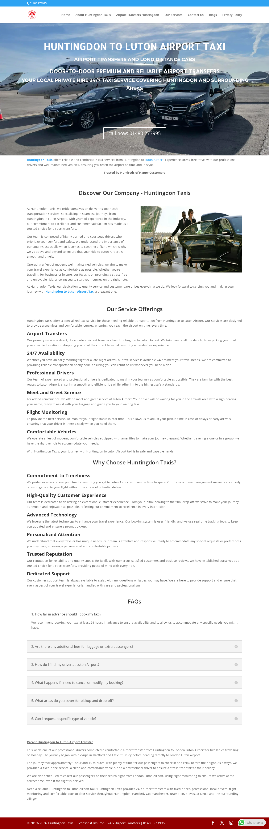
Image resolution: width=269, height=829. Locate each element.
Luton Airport (154, 160)
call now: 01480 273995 (134, 133)
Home (65, 15)
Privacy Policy (232, 15)
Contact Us (196, 15)
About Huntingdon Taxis (93, 15)
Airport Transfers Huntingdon (137, 15)
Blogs (213, 15)
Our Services (173, 15)
